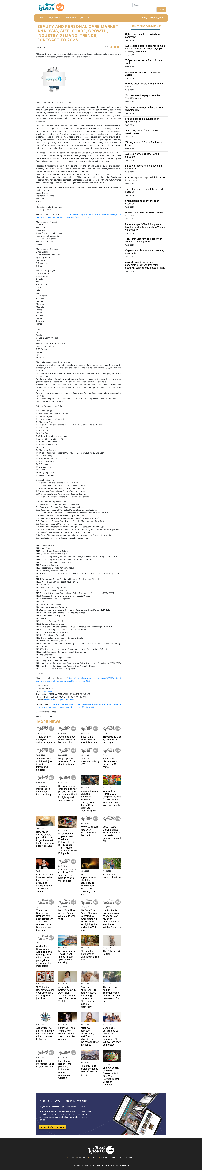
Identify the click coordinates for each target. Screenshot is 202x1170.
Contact (93, 1157)
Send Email (47, 691)
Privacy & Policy (126, 1157)
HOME (41, 18)
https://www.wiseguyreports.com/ (59, 699)
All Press (71, 18)
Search (161, 9)
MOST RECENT (54, 18)
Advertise (81, 1157)
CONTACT (84, 18)
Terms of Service (107, 1157)
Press (71, 1157)
